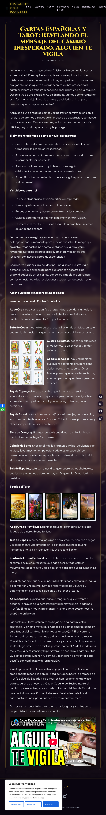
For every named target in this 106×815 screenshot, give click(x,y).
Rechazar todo (33, 804)
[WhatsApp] (2, 409)
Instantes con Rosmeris (19, 8)
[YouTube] (100, 396)
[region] (33, 795)
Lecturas (39, 7)
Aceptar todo (50, 804)
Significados (88, 7)
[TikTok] (65, 796)
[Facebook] (2, 406)
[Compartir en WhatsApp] (100, 418)
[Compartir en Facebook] (100, 411)
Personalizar (16, 804)
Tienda (50, 7)
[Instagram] (100, 404)
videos (75, 7)
